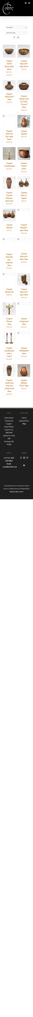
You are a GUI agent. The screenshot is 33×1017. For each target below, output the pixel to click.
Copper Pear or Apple (24, 195)
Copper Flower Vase (9, 321)
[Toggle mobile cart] (25, 3)
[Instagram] (24, 458)
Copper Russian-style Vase (24, 227)
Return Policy (19, 491)
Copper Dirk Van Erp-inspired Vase (9, 259)
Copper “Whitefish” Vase (24, 351)
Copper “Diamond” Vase (9, 97)
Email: (9, 464)
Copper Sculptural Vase (24, 321)
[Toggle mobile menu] (29, 3)
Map (24, 424)
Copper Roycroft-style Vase (24, 256)
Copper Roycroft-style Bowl (24, 64)
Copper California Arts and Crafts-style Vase (9, 385)
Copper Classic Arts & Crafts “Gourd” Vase (24, 101)
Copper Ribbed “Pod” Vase (24, 383)
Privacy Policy (25, 488)
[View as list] (18, 37)
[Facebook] (21, 458)
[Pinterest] (27, 458)
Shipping (12, 491)
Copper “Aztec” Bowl (24, 166)
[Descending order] (26, 27)
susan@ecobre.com (10, 467)
